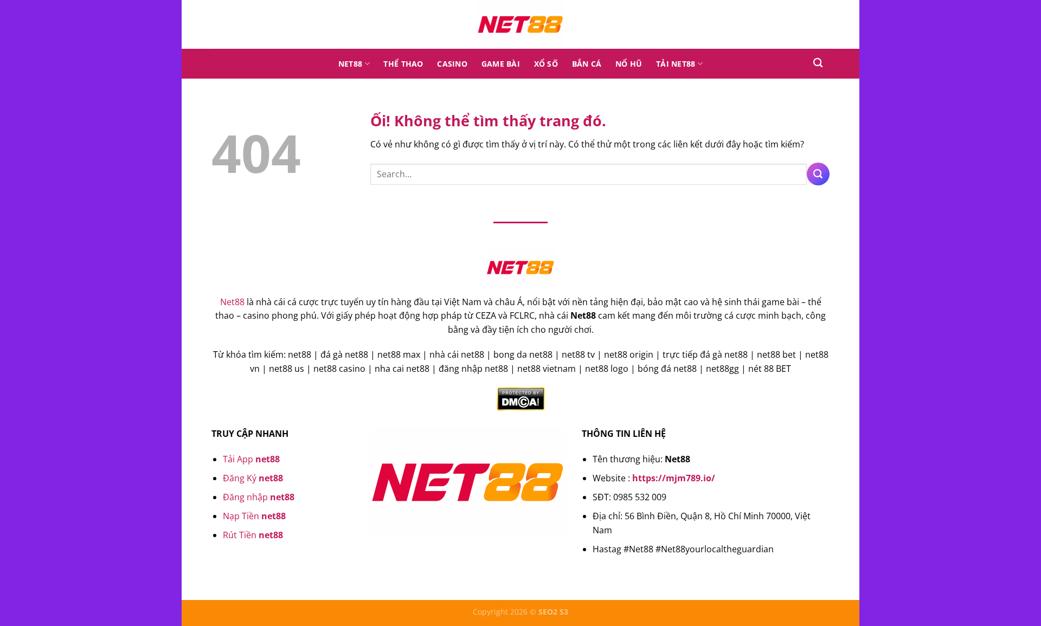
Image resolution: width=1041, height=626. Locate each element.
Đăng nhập (258, 497)
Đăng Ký (253, 478)
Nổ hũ (628, 64)
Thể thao (403, 64)
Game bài (500, 64)
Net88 (350, 64)
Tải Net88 (676, 64)
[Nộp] (818, 174)
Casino (452, 64)
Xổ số (546, 64)
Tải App (251, 459)
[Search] (818, 63)
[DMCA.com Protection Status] (521, 398)
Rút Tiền (253, 535)
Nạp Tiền (254, 516)
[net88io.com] (520, 24)
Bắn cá (587, 64)
